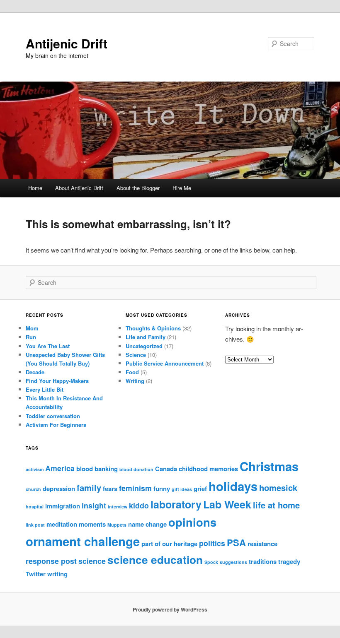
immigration (62, 505)
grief (200, 488)
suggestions (233, 562)
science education (155, 559)
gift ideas (182, 489)
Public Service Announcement (165, 363)
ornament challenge (83, 541)
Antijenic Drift (66, 43)
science (92, 561)
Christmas (269, 466)
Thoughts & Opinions (153, 328)
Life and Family (145, 337)
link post (35, 525)
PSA (236, 542)
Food (132, 372)
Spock (211, 562)
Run (31, 337)
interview (117, 506)
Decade (35, 372)
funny (161, 488)
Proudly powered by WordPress (170, 609)
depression (59, 488)
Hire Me (181, 188)
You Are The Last (48, 346)
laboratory (176, 504)
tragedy (289, 561)
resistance (262, 543)
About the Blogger (138, 188)
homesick (278, 488)
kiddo (139, 505)
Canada (166, 468)
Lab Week (227, 504)
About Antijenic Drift (79, 188)
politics (212, 543)
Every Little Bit (44, 389)
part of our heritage (169, 543)
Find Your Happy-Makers (57, 381)
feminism (135, 488)
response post (51, 561)
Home (35, 188)
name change (147, 524)
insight (94, 505)
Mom (32, 328)
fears (110, 488)
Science (136, 355)
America (60, 468)
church (33, 489)
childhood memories (208, 468)
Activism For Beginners (56, 425)
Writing (135, 381)
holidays (233, 486)
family (89, 488)
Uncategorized (144, 346)
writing (57, 573)
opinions (192, 522)
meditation (61, 524)
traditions (263, 561)
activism (35, 469)
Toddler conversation (53, 416)
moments (92, 524)
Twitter (36, 573)
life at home (276, 505)
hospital (35, 506)
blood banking (97, 468)
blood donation (136, 469)
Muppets (116, 525)
